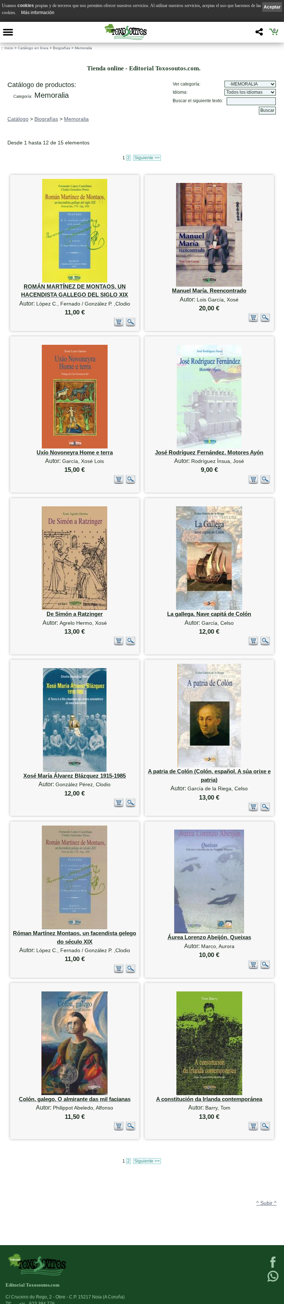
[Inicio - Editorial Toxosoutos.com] (125, 32)
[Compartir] (258, 34)
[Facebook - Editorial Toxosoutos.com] (273, 1267)
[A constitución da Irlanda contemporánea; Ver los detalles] (209, 1093)
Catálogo (17, 119)
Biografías (61, 48)
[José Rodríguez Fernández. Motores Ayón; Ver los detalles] (209, 447)
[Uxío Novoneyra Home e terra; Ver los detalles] (75, 447)
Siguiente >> (147, 157)
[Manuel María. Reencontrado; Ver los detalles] (209, 285)
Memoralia (83, 48)
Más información (37, 12)
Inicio (8, 48)
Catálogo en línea (33, 48)
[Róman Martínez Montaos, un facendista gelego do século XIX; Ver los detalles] (74, 927)
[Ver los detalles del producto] (130, 325)
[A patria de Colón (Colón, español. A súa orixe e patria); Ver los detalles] (209, 765)
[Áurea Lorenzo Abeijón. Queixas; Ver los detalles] (209, 931)
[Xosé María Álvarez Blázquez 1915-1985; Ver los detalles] (74, 770)
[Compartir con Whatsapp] (273, 1281)
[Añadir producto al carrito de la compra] (119, 325)
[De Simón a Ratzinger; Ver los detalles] (74, 608)
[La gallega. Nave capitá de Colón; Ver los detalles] (209, 608)
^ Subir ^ (266, 1203)
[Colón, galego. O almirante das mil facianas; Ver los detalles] (74, 1093)
